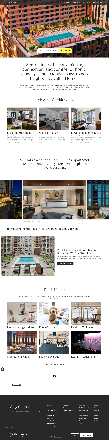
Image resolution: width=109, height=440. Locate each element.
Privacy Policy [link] (58, 437)
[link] (12, 2)
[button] (67, 2)
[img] (12, 2)
